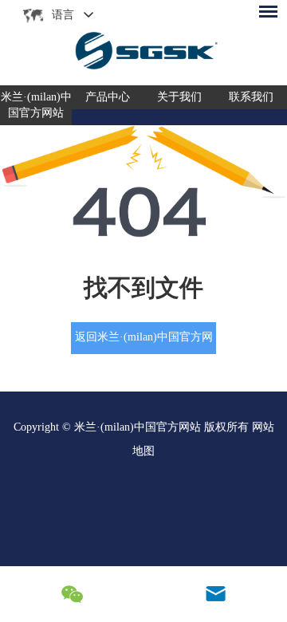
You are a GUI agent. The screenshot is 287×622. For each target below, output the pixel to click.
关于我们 (179, 97)
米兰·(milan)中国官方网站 (36, 105)
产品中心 (107, 97)
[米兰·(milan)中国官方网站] (143, 42)
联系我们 (251, 97)
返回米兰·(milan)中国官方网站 (144, 342)
